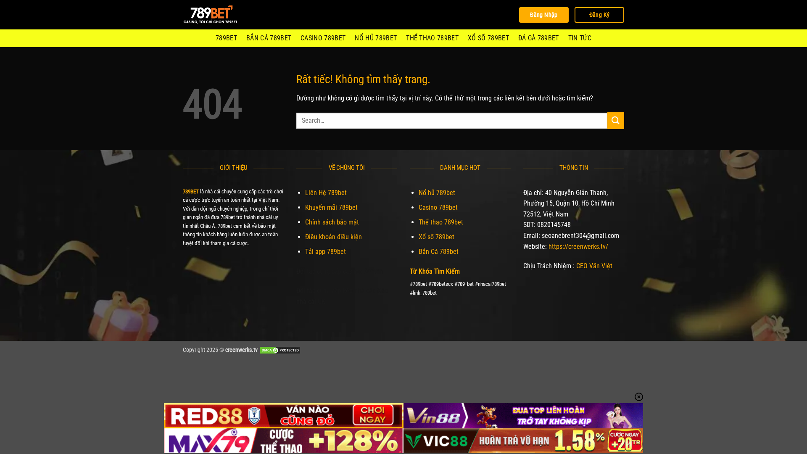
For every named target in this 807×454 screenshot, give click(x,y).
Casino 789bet (323, 38)
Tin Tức (579, 38)
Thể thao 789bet (432, 38)
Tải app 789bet (325, 252)
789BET (226, 38)
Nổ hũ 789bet (376, 38)
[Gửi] (615, 120)
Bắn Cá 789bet (268, 38)
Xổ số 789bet (488, 38)
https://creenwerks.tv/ (578, 247)
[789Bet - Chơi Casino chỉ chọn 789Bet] (225, 14)
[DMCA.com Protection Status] (280, 350)
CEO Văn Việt (594, 266)
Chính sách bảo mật (332, 222)
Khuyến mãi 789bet (331, 207)
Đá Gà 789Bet (538, 38)
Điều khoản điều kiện (333, 237)
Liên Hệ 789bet (326, 193)
